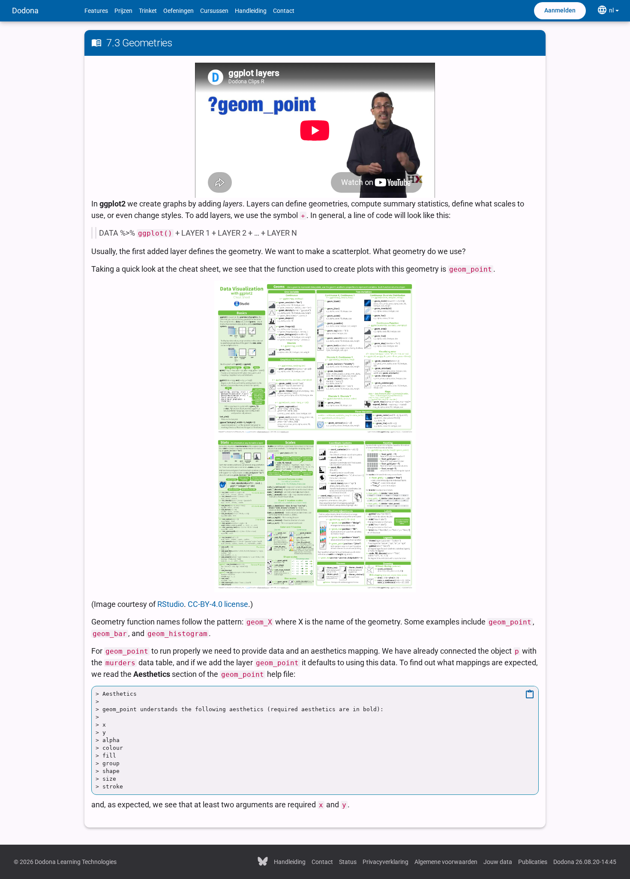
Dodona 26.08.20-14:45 (584, 861)
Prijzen (123, 10)
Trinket (148, 10)
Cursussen (214, 10)
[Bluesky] (263, 861)
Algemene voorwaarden (445, 861)
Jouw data (497, 861)
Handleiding (251, 10)
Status (348, 861)
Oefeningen (178, 10)
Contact (283, 10)
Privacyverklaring (385, 861)
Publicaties (532, 861)
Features (96, 10)
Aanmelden (560, 10)
